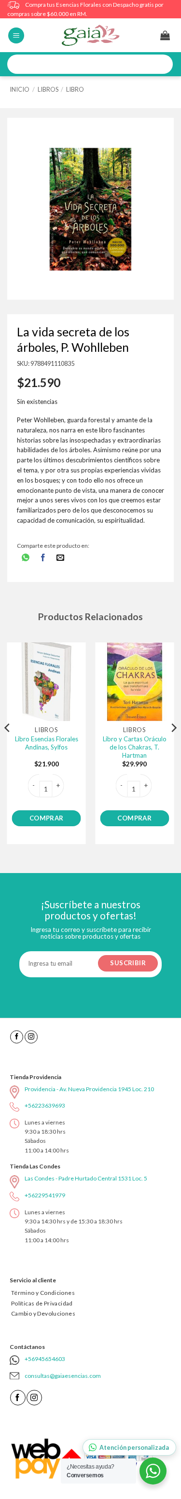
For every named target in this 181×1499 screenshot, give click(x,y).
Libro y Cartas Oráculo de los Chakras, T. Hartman (135, 747)
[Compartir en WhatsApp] (26, 558)
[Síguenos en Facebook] (16, 1036)
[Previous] (8, 747)
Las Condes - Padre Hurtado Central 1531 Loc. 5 (86, 1178)
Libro (75, 89)
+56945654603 (45, 1358)
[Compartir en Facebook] (43, 558)
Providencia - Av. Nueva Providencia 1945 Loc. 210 (89, 1089)
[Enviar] (162, 64)
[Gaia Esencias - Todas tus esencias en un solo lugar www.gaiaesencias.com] (91, 35)
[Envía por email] (61, 558)
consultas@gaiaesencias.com (63, 1375)
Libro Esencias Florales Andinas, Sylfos (46, 743)
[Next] (173, 747)
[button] (16, 35)
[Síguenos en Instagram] (31, 1036)
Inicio (19, 89)
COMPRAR (46, 818)
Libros (48, 89)
